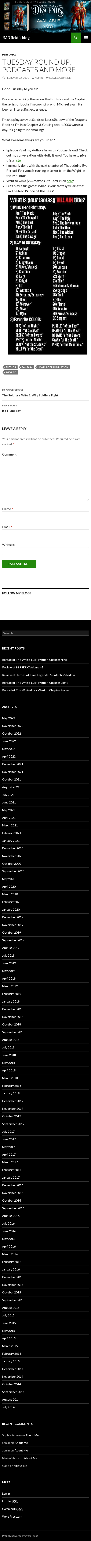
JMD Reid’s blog (16, 37)
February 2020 (11, 902)
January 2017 (11, 1177)
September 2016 (13, 1208)
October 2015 (11, 1292)
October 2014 (11, 1384)
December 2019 (12, 917)
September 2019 (13, 940)
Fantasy (27, 367)
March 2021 (10, 825)
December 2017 (12, 1101)
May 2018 (8, 1062)
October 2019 (11, 932)
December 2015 (12, 1277)
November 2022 (12, 726)
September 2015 (13, 1300)
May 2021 (8, 810)
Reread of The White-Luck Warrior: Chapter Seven (35, 690)
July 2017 (8, 1131)
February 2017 (11, 1170)
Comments (12, 1509)
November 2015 (12, 1284)
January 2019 (11, 1001)
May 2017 (8, 1147)
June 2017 (9, 1139)
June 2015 (9, 1323)
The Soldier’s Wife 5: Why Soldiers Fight (30, 393)
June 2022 (9, 741)
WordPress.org (12, 1516)
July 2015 (8, 1315)
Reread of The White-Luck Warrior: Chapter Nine (34, 659)
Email (7, 527)
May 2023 (8, 718)
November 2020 (12, 856)
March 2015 (10, 1346)
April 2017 (9, 1154)
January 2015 (11, 1361)
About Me (32, 1435)
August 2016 (10, 1216)
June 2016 (9, 1231)
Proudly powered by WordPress (20, 1535)
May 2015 (8, 1330)
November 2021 (12, 771)
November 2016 (12, 1193)
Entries (10, 1501)
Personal (9, 54)
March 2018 (10, 1078)
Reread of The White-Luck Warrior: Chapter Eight (35, 682)
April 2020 (9, 886)
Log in (6, 1493)
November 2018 (12, 1016)
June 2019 (9, 963)
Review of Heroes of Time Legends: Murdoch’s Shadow (38, 675)
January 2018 (11, 1093)
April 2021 (9, 817)
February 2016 (11, 1261)
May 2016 (8, 1238)
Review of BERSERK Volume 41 (22, 667)
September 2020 (13, 871)
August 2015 (10, 1307)
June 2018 (9, 1055)
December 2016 (12, 1185)
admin (39, 77)
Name (7, 509)
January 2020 (11, 909)
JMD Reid (11, 372)
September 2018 (13, 1032)
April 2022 (9, 756)
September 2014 (13, 1392)
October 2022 (11, 733)
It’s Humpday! (12, 408)
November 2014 (12, 1376)
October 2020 (11, 863)
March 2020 (10, 894)
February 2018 (11, 1085)
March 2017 (10, 1162)
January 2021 (11, 840)
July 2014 (8, 1407)
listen (18, 160)
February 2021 (11, 833)
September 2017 (13, 1124)
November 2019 (12, 925)
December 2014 (12, 1369)
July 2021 (8, 794)
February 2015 (11, 1353)
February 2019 (11, 994)
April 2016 (9, 1246)
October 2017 (11, 1116)
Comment (9, 454)
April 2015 (9, 1338)
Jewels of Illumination (53, 367)
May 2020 (8, 879)
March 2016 (10, 1254)
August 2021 (10, 787)
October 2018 (11, 1024)
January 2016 (11, 1269)
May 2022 (8, 749)
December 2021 (12, 764)
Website (8, 545)
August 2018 (10, 1039)
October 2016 (11, 1200)
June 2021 (9, 802)
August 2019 (10, 948)
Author (11, 367)
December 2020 (12, 848)
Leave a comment (61, 77)
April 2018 (9, 1070)
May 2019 (8, 971)
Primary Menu (86, 38)
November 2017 (12, 1108)
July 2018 (8, 1047)
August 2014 (10, 1399)
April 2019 (9, 978)
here (70, 181)
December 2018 (12, 1009)
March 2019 (10, 986)
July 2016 (8, 1223)
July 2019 (8, 955)
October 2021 (11, 779)
